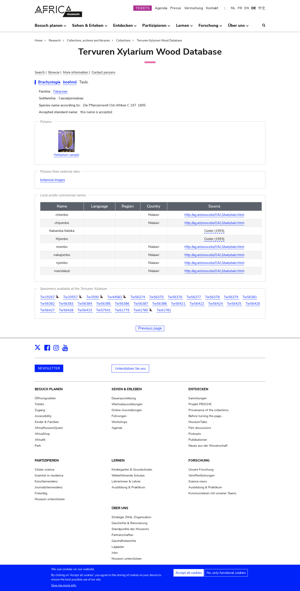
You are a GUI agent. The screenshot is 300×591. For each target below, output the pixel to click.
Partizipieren (47, 460)
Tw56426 (253, 303)
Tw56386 (122, 303)
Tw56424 (216, 303)
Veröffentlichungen (201, 475)
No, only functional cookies (226, 573)
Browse (54, 72)
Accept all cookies (188, 573)
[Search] (263, 25)
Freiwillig (41, 493)
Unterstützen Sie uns (130, 368)
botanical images (52, 180)
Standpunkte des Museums (130, 529)
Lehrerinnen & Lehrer (126, 481)
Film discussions (199, 428)
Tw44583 (115, 297)
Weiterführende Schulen (128, 475)
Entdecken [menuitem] (123, 27)
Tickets (39, 404)
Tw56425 (234, 303)
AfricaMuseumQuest (49, 428)
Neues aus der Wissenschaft (208, 446)
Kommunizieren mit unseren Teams (212, 493)
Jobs (115, 553)
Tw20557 (71, 297)
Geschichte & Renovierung (129, 523)
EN (246, 8)
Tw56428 (66, 310)
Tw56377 (194, 297)
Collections (123, 41)
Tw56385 (104, 303)
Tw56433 (85, 310)
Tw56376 (175, 297)
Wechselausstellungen (127, 404)
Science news (197, 481)
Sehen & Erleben (127, 389)
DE (253, 8)
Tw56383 (66, 303)
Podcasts (194, 434)
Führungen (119, 416)
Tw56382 (48, 303)
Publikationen (197, 440)
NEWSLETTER (49, 368)
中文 (261, 8)
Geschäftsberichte (124, 541)
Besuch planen (49, 389)
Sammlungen (197, 398)
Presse (175, 8)
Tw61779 (122, 310)
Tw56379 (231, 297)
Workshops (119, 422)
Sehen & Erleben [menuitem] (87, 27)
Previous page (150, 328)
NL (233, 8)
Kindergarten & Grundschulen (132, 469)
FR (240, 8)
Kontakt (212, 8)
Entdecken (198, 389)
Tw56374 (138, 297)
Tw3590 (93, 297)
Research (55, 41)
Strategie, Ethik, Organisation (131, 517)
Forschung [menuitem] (208, 27)
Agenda (161, 8)
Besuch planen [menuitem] (49, 27)
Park (38, 446)
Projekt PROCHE (199, 404)
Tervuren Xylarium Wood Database (159, 41)
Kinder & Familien (47, 422)
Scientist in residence (49, 475)
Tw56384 (85, 303)
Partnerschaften (122, 535)
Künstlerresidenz (46, 481)
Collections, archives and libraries (88, 41)
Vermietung (193, 8)
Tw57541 (104, 310)
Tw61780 (141, 310)
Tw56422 (197, 303)
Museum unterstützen (50, 499)
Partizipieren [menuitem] (154, 27)
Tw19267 (48, 297)
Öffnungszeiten (45, 398)
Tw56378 (212, 297)
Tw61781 (164, 310)
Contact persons (103, 72)
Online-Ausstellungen (127, 410)
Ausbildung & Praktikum (128, 487)
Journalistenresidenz (48, 487)
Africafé (40, 440)
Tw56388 (160, 303)
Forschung (199, 460)
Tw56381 (249, 297)
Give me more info (63, 585)
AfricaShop (42, 434)
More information (75, 72)
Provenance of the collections (208, 410)
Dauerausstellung (124, 398)
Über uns (120, 508)
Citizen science (44, 469)
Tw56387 (141, 303)
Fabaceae (60, 91)
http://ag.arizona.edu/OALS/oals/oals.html (214, 215)
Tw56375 (156, 297)
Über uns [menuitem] (236, 27)
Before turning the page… (205, 416)
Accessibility (43, 416)
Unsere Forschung (200, 469)
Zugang (40, 410)
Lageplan (118, 547)
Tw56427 (48, 310)
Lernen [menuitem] (182, 27)
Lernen (118, 460)
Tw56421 (178, 303)
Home (38, 41)
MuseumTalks (197, 422)
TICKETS (143, 8)
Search (40, 72)
